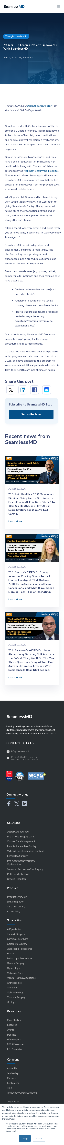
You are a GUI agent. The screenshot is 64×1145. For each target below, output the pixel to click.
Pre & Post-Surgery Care (20, 836)
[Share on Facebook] (34, 389)
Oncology (12, 987)
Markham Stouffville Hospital (41, 171)
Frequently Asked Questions (22, 1092)
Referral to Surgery (17, 856)
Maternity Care (15, 973)
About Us (12, 1068)
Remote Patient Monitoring (21, 846)
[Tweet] (10, 389)
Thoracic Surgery (16, 997)
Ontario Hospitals (16, 879)
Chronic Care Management (21, 841)
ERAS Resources (16, 1044)
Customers (13, 1083)
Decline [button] (38, 1138)
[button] (58, 6)
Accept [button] (25, 1138)
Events (10, 1029)
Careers (11, 1078)
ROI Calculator (15, 1049)
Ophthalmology (15, 992)
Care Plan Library (16, 906)
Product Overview (17, 896)
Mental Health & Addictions (21, 977)
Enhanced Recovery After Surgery (25, 869)
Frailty (10, 953)
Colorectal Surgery (17, 943)
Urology (11, 1002)
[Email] (46, 389)
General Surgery (15, 963)
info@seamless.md (20, 751)
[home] (13, 6)
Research (12, 1024)
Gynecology (13, 968)
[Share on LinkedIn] (22, 389)
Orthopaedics (14, 982)
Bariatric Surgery (16, 934)
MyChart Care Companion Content (25, 851)
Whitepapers (14, 1039)
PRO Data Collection (18, 874)
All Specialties (14, 929)
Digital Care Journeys (18, 831)
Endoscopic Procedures (19, 948)
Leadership (13, 1073)
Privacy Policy (13, 1102)
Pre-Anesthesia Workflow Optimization (21, 862)
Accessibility (13, 911)
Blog (9, 1088)
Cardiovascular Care (17, 938)
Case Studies (14, 1020)
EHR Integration (15, 901)
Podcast (11, 1034)
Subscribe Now (31, 414)
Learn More (15, 521)
